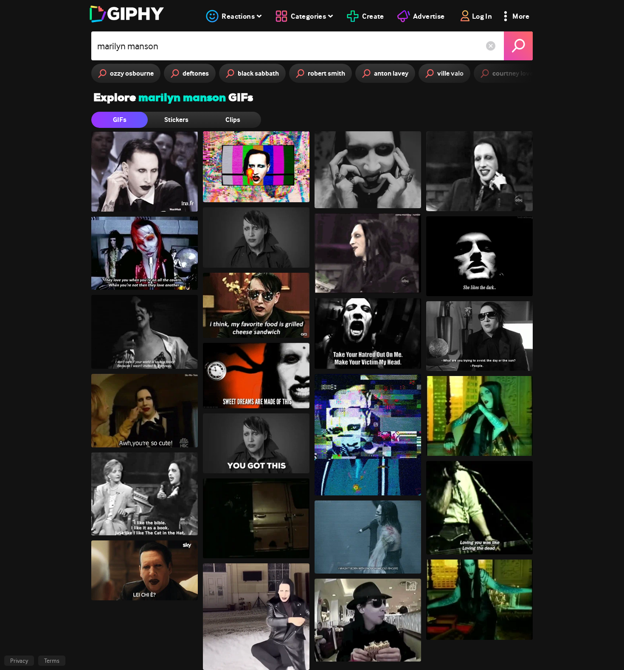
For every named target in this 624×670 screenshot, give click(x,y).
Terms (51, 660)
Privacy (19, 660)
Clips (232, 120)
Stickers (176, 120)
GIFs (119, 120)
